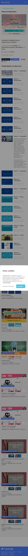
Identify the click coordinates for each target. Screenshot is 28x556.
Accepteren (20, 286)
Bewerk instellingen (8, 286)
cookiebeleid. (7, 282)
